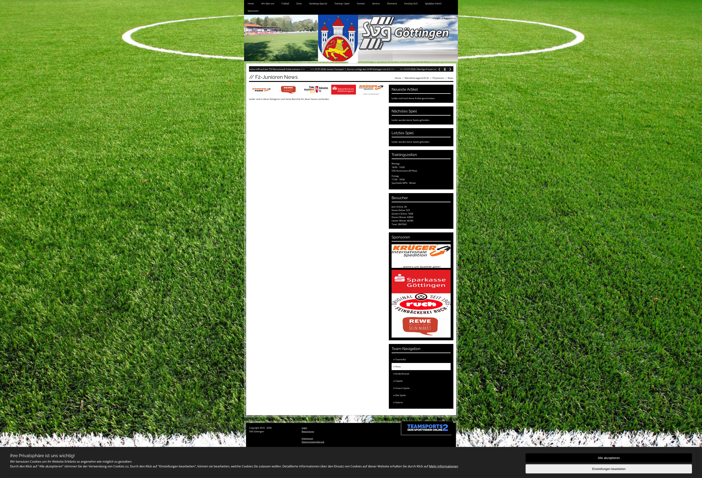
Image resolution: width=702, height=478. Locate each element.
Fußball (285, 3)
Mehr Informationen (443, 466)
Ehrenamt (392, 3)
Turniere (361, 3)
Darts (299, 3)
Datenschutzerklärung (313, 441)
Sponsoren (253, 11)
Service (376, 3)
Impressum (307, 438)
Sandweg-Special (318, 3)
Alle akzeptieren (609, 458)
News (450, 78)
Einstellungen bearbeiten (609, 469)
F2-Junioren (438, 78)
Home (251, 3)
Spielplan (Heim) (433, 3)
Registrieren (449, 18)
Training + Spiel (341, 3)
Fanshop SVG (411, 3)
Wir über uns (267, 3)
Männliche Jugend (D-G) (417, 78)
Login (437, 18)
